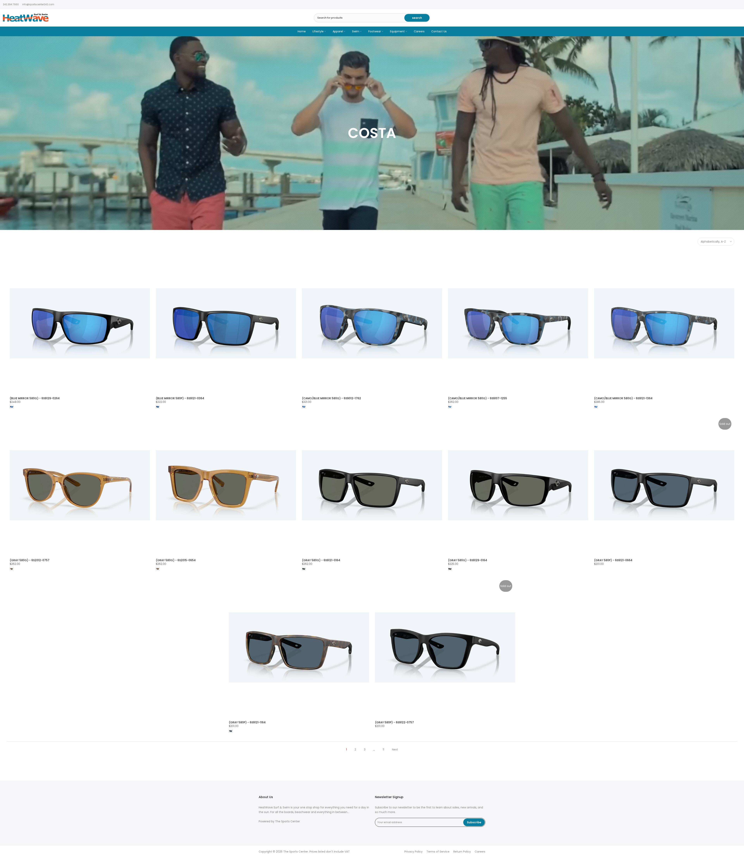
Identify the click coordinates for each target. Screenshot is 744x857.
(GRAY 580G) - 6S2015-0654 (176, 560)
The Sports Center (287, 821)
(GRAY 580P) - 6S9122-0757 (394, 722)
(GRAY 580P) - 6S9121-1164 (247, 722)
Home (302, 31)
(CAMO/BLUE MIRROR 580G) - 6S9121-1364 (623, 398)
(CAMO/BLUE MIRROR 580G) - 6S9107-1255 (477, 398)
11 (383, 749)
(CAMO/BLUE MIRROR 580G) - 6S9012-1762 (331, 398)
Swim (355, 31)
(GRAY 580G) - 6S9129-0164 (467, 560)
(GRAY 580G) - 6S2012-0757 (29, 560)
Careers (419, 31)
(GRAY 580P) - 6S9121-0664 (613, 560)
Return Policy (462, 852)
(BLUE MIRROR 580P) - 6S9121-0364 (180, 398)
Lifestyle (318, 31)
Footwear (374, 31)
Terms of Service (438, 852)
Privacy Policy (413, 852)
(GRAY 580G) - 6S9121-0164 (321, 560)
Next (395, 749)
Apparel (338, 31)
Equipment (397, 31)
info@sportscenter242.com (38, 4)
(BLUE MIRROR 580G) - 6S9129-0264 (35, 398)
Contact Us (439, 31)
